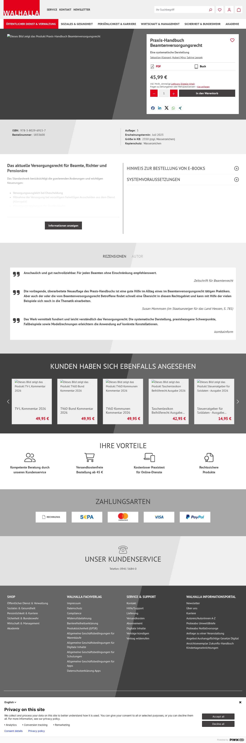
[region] (73, 72)
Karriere (191, 613)
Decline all (218, 723)
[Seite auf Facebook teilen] (153, 108)
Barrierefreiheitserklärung (82, 623)
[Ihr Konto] (229, 9)
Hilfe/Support (135, 608)
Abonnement (134, 623)
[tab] (114, 256)
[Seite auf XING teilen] (180, 108)
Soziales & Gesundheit (21, 608)
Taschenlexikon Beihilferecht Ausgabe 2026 (167, 411)
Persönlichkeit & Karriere (22, 613)
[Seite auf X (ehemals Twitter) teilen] (166, 107)
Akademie (13, 628)
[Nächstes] (238, 401)
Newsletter (81, 9)
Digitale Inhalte (136, 628)
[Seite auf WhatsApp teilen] (173, 108)
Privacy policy (36, 731)
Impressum (74, 603)
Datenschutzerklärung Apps (84, 670)
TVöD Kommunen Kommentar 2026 (118, 411)
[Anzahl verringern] (154, 93)
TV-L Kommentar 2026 (30, 409)
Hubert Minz (179, 57)
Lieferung (132, 613)
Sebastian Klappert (160, 57)
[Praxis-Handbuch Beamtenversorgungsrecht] (73, 72)
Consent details (13, 731)
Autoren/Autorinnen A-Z (201, 618)
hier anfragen (203, 86)
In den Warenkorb (207, 93)
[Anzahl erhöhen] (174, 93)
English (9, 702)
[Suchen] (210, 9)
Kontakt (65, 9)
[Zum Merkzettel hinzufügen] (232, 40)
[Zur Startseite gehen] (22, 7)
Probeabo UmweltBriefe (200, 623)
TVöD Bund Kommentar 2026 (76, 411)
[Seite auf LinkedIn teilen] (159, 108)
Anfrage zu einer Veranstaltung (205, 633)
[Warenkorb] (238, 9)
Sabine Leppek (195, 57)
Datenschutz (74, 608)
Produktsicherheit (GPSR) (82, 628)
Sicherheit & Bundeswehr (23, 618)
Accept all (218, 716)
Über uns (191, 608)
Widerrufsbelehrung (79, 618)
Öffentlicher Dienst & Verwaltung (27, 603)
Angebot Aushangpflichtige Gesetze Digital (212, 638)
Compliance (74, 613)
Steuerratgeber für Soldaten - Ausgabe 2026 (210, 411)
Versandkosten (136, 618)
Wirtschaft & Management (23, 623)
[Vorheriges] (8, 401)
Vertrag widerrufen (138, 638)
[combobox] (180, 9)
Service (52, 9)
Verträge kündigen (138, 633)
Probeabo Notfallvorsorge (202, 628)
